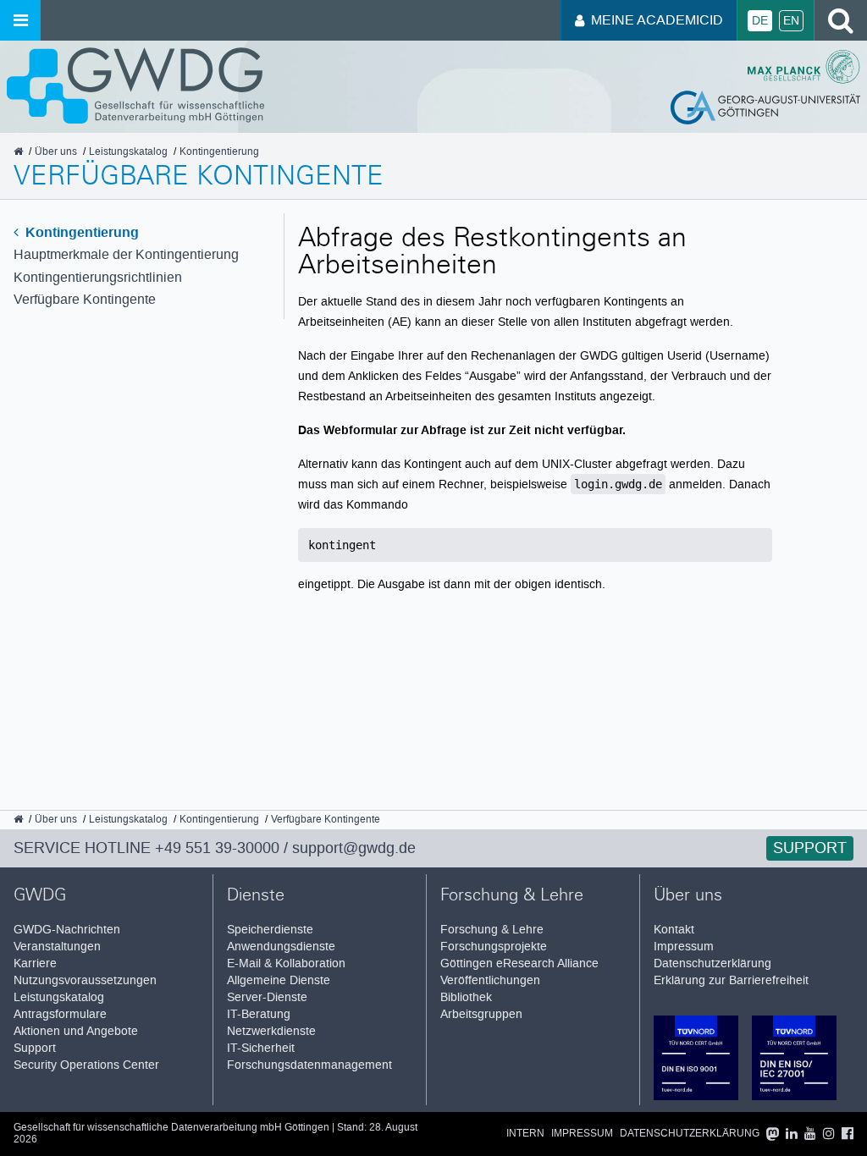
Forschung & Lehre (492, 929)
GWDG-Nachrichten (67, 929)
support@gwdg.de (354, 847)
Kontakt (674, 929)
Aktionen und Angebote (76, 1031)
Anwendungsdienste (281, 946)
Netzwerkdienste (271, 1031)
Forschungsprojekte (493, 946)
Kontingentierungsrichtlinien (98, 277)
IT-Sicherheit (261, 1048)
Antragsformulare (60, 1014)
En (791, 20)
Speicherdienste (270, 929)
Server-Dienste (267, 997)
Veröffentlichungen (490, 980)
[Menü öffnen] (20, 20)
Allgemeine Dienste (278, 980)
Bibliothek (466, 997)
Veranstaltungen (57, 946)
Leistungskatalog (59, 997)
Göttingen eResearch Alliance (519, 963)
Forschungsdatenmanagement (309, 1065)
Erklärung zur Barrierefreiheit (731, 980)
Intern (525, 1133)
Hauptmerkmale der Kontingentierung (126, 254)
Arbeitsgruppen (481, 1014)
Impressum (684, 946)
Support (810, 847)
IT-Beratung (258, 1014)
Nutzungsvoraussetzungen (85, 980)
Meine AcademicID (657, 20)
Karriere (35, 963)
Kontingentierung (80, 232)
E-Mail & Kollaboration (286, 963)
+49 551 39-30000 (217, 847)
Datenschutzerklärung (712, 963)
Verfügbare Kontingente (85, 299)
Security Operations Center (86, 1065)
